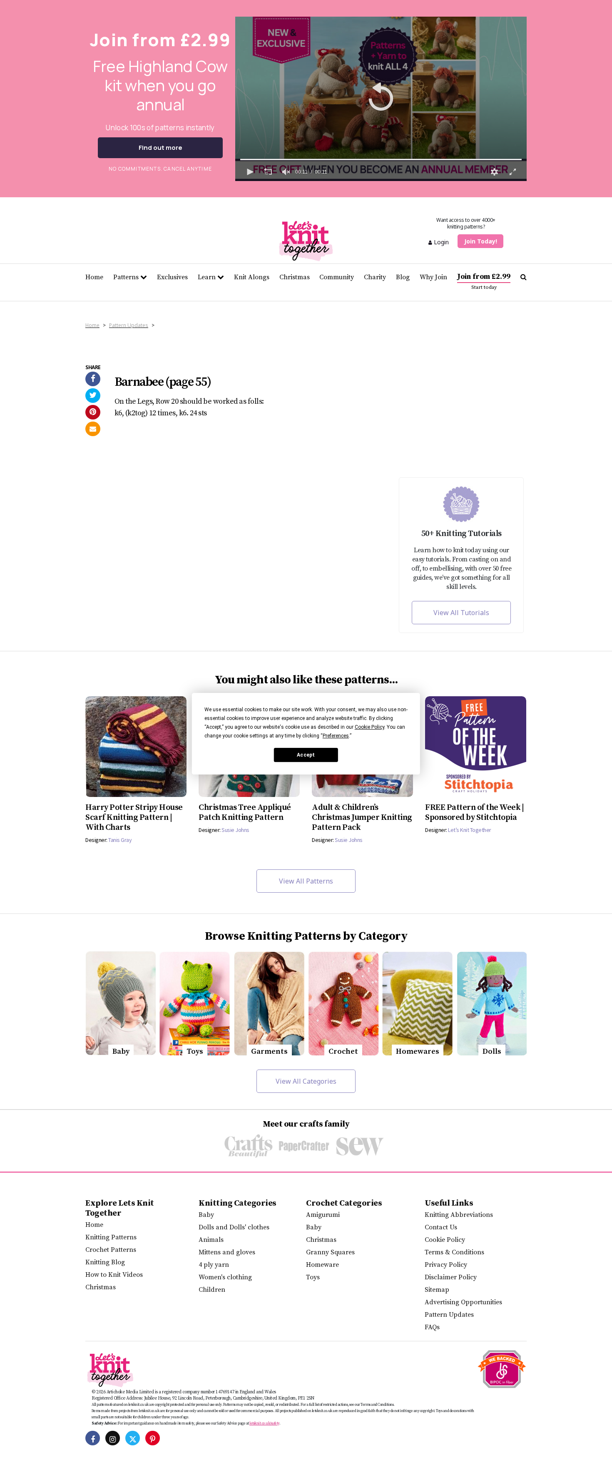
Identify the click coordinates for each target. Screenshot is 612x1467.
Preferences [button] (336, 736)
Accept (306, 754)
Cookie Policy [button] (369, 727)
